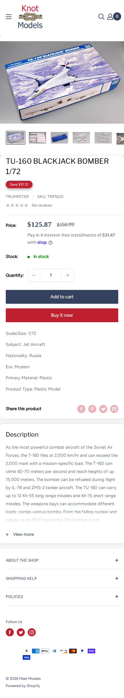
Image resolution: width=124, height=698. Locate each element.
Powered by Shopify (23, 686)
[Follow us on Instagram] (32, 632)
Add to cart (62, 296)
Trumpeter (17, 196)
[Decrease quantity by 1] (34, 275)
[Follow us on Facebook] (10, 632)
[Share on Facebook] (81, 409)
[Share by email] (114, 409)
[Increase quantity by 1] (68, 275)
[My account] (110, 17)
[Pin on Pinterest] (92, 409)
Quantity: (15, 275)
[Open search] (101, 17)
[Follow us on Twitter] (21, 632)
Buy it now (62, 315)
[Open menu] (9, 16)
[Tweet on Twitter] (103, 409)
